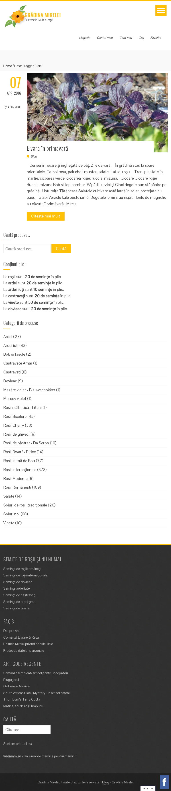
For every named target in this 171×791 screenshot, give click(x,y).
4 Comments (14, 107)
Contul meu (105, 38)
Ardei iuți (10, 345)
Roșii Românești (17, 487)
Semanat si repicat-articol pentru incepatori (35, 673)
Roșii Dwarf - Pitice (19, 451)
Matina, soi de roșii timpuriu (23, 706)
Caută (61, 248)
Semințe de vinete (16, 608)
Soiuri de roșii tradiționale (25, 505)
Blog (34, 156)
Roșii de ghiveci (16, 434)
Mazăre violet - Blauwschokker (29, 389)
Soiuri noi (11, 513)
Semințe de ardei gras (19, 601)
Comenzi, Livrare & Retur (21, 637)
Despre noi (11, 630)
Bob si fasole (14, 354)
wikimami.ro (12, 756)
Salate (8, 496)
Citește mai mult (45, 216)
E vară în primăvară (47, 148)
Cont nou (125, 38)
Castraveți (12, 372)
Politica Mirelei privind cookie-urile (28, 643)
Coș (141, 38)
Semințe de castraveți (19, 595)
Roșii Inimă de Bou (19, 460)
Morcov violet (14, 398)
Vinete (8, 522)
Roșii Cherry (13, 425)
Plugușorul (11, 679)
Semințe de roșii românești (22, 568)
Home (7, 66)
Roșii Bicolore (14, 416)
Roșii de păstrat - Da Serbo (26, 442)
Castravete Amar (17, 363)
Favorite (155, 38)
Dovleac (10, 380)
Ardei (7, 336)
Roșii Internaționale (19, 469)
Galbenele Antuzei (16, 686)
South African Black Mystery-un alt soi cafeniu (37, 693)
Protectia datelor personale (23, 650)
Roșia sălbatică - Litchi (22, 407)
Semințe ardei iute (16, 588)
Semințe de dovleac (17, 582)
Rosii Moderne (15, 478)
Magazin (84, 38)
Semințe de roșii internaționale (25, 575)
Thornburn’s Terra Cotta (21, 699)
